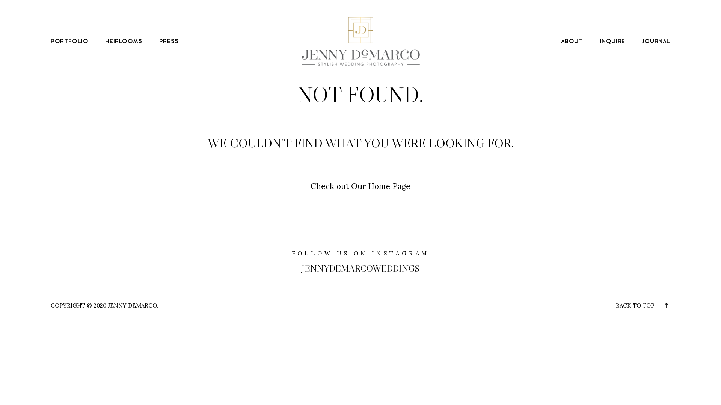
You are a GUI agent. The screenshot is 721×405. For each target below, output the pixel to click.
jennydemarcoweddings (360, 268)
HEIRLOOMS (123, 41)
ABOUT (572, 41)
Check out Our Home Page (360, 186)
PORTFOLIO (69, 41)
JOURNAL (656, 41)
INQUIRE (612, 41)
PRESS (169, 41)
